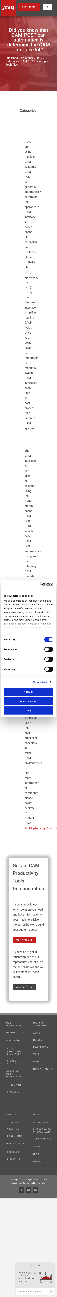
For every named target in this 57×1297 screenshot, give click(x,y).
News (35, 1154)
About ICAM (41, 1122)
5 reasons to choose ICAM (42, 1130)
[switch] (48, 649)
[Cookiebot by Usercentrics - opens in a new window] (40, 584)
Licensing (13, 1159)
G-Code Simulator (14, 1062)
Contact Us (40, 1162)
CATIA (37, 1033)
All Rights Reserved (33, 1180)
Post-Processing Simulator (15, 1051)
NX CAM (38, 1040)
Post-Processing (14, 1024)
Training (13, 1129)
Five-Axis (13, 1092)
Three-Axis (14, 1085)
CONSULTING (15, 1136)
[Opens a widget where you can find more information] (35, 1279)
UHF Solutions (42, 1069)
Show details (39, 682)
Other (37, 1054)
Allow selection (28, 701)
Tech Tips (12, 64)
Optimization (15, 1032)
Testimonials (42, 1139)
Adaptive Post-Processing (14, 1074)
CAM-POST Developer (34, 61)
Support (13, 1122)
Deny (28, 710)
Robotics (38, 1061)
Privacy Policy (40, 1183)
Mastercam (41, 1047)
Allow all (28, 691)
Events (37, 1146)
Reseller (13, 1152)
